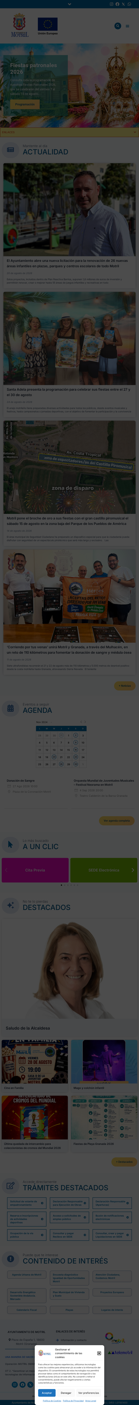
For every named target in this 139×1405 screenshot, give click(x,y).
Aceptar (47, 1392)
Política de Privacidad (73, 1400)
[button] (99, 1353)
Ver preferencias (88, 1392)
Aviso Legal (90, 1400)
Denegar (66, 1392)
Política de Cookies (52, 1400)
